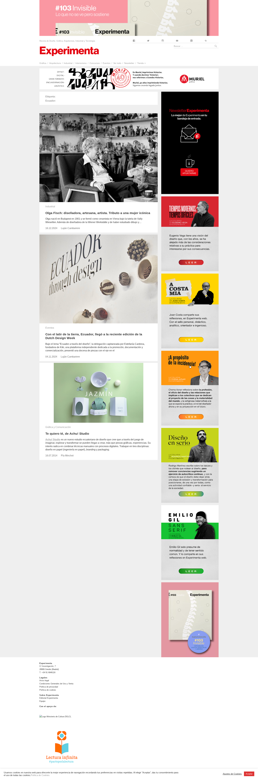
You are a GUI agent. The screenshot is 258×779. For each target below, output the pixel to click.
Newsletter (129, 63)
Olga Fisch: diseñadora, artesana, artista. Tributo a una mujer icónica (97, 213)
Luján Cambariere (70, 228)
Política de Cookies (40, 775)
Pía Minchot (67, 455)
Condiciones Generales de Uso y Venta (56, 684)
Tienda (140, 63)
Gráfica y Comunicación (58, 427)
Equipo (42, 701)
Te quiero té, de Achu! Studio (67, 433)
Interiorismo (81, 63)
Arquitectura (55, 63)
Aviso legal (44, 680)
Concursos (95, 63)
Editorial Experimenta (48, 698)
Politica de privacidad (48, 687)
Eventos (106, 63)
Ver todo (117, 63)
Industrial (68, 63)
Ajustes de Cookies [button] (232, 774)
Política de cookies (47, 690)
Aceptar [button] (249, 774)
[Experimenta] (69, 51)
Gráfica (42, 63)
